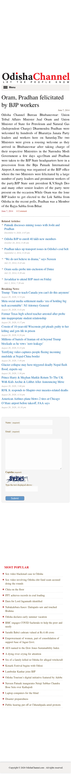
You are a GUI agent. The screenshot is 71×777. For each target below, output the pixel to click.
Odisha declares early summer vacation (26, 617)
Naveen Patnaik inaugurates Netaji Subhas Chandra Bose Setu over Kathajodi (32, 685)
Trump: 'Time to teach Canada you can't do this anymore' (35, 292)
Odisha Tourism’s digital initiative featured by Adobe (33, 677)
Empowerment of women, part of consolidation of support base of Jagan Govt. (32, 640)
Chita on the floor (14, 589)
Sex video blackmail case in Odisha (24, 574)
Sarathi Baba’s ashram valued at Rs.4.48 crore (29, 632)
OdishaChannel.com (35, 767)
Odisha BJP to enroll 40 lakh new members (30, 239)
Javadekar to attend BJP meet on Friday (28, 279)
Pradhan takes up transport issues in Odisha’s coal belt (36, 249)
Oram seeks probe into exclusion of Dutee (29, 269)
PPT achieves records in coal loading (25, 595)
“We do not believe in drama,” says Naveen (30, 259)
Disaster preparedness (16, 699)
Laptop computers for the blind (22, 693)
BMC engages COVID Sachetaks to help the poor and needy (33, 624)
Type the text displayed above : (19, 484)
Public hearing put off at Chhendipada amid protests (33, 705)
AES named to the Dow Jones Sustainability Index (32, 648)
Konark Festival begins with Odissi (24, 665)
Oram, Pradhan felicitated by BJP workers (33, 101)
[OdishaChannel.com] (36, 83)
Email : (12, 431)
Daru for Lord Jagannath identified (23, 601)
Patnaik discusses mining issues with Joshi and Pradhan (32, 227)
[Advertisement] (35, 35)
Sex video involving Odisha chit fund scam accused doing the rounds (32, 581)
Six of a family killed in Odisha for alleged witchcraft (34, 659)
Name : (12, 422)
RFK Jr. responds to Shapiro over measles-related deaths (35, 390)
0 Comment (21, 210)
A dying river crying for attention (23, 654)
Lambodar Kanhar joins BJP (20, 671)
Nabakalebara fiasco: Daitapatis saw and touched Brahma (31, 609)
